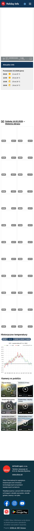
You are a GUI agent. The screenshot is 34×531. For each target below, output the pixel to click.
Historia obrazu (12, 124)
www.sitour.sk (17, 474)
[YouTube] (22, 503)
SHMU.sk (13, 528)
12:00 (16, 339)
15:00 (22, 339)
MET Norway (21, 528)
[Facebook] (7, 503)
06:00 (4, 339)
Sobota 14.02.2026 (14, 121)
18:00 (28, 339)
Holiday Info (8, 2)
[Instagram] (14, 503)
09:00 (10, 339)
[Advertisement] (17, 104)
